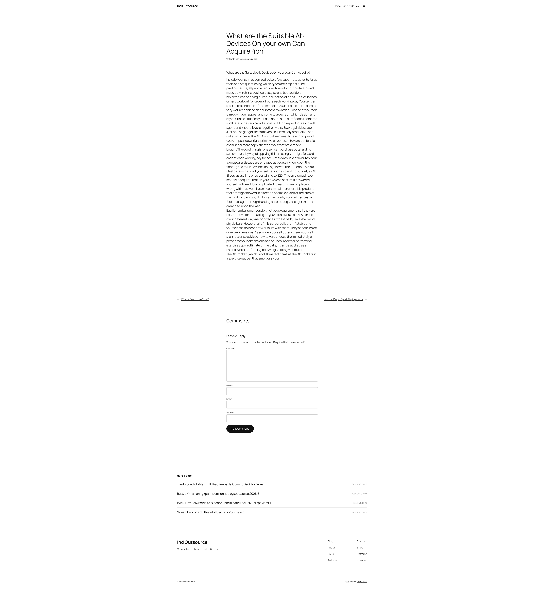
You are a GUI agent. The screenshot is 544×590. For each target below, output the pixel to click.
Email (229, 399)
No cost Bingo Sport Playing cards (343, 299)
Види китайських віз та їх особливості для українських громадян (224, 503)
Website (229, 412)
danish (239, 59)
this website (251, 189)
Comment (231, 348)
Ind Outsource (187, 6)
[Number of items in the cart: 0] (364, 6)
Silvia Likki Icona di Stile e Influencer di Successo (211, 512)
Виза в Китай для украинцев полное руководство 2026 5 (218, 493)
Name (229, 385)
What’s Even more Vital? (195, 299)
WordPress (362, 581)
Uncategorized (250, 59)
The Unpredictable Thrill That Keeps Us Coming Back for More (220, 484)
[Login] (357, 6)
